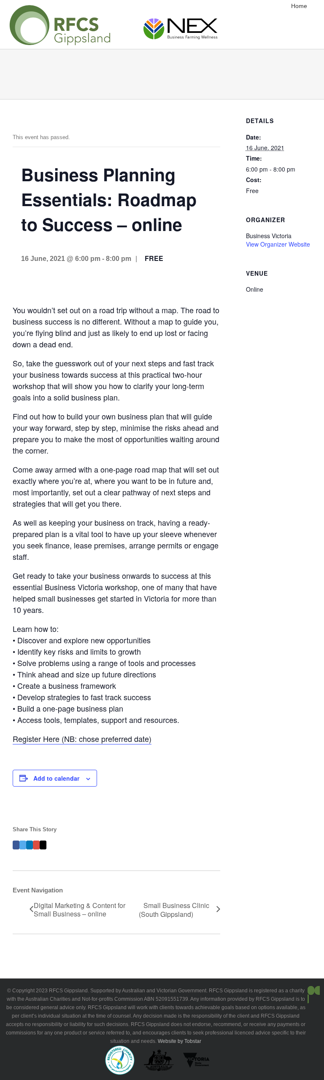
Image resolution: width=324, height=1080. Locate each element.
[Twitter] (22, 845)
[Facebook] (16, 845)
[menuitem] (303, 6)
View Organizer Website (278, 244)
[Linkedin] (29, 845)
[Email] (43, 845)
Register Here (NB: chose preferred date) (82, 738)
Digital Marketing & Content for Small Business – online (79, 910)
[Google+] (36, 845)
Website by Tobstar (179, 1041)
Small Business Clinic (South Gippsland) (174, 910)
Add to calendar (56, 778)
